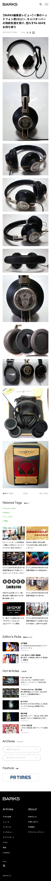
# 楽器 (5, 521)
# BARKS (6, 512)
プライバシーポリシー (36, 832)
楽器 (4, 847)
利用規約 (31, 827)
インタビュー (8, 832)
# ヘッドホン (8, 516)
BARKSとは (32, 816)
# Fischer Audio (9, 508)
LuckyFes (6, 852)
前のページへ (8, 493)
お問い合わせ (33, 822)
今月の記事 (7, 816)
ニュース (6, 822)
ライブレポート (8, 837)
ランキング (7, 827)
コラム (5, 842)
